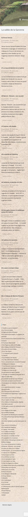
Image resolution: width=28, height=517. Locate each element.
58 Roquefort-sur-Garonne (8, 467)
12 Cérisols (4, 355)
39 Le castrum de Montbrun (9, 425)
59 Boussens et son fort (7, 469)
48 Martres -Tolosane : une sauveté (12, 96)
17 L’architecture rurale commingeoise (11, 366)
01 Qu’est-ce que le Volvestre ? (9, 328)
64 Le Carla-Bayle (6, 480)
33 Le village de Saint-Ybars (8, 410)
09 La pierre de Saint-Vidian (10, 268)
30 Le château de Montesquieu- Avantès (12, 402)
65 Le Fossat (4, 482)
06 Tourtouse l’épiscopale (8, 343)
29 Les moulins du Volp (7, 400)
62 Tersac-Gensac (6, 38)
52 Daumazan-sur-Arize (7, 455)
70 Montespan (5, 493)
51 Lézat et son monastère (8, 452)
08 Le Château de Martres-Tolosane (12, 296)
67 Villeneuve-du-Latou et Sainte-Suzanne (12, 486)
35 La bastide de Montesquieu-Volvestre (12, 414)
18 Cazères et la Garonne (9, 240)
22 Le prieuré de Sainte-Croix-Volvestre (12, 379)
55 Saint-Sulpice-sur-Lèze (8, 461)
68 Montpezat (5, 488)
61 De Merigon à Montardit (8, 474)
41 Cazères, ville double (8, 126)
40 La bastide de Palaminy (9, 154)
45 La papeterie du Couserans (9, 438)
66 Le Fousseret (5, 484)
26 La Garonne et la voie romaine (10, 391)
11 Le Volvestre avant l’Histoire (9, 353)
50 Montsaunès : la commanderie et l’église (13, 450)
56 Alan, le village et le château (9, 463)
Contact (3, 495)
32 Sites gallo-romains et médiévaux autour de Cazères (12, 211)
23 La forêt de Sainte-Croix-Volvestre (11, 381)
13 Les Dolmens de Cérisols (9, 357)
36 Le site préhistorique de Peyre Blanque (12, 417)
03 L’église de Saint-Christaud (9, 332)
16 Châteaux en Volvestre (8, 364)
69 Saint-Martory (5, 490)
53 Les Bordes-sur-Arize (7, 457)
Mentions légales (7, 505)
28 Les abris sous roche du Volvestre (11, 398)
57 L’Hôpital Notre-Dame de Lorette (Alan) (12, 465)
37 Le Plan (4, 419)
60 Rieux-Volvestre (6, 471)
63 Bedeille (4, 478)
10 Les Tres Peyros (6, 351)
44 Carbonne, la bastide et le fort (11, 182)
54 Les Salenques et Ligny (8, 459)
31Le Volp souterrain (7, 404)
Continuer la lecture (8, 62)
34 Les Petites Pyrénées (7, 412)
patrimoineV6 (6, 40)
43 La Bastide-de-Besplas (8, 433)
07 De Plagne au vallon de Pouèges (11, 345)
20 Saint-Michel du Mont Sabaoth (10, 372)
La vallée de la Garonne (8, 42)
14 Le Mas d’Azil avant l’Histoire (9, 359)
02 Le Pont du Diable (7, 330)
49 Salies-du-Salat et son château (10, 448)
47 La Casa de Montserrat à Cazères (12, 68)
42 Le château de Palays (8, 431)
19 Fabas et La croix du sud (8, 370)
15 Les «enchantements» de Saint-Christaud (13, 362)
